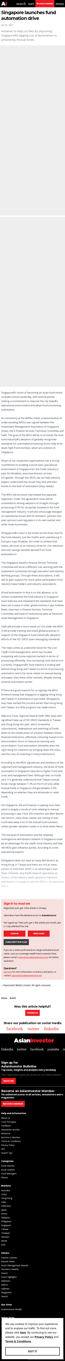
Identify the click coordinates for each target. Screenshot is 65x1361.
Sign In (14, 933)
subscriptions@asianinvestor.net (33, 957)
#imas (4, 998)
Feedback (32, 1013)
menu (60, 4)
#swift (13, 998)
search (21, 4)
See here (8, 971)
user (31, 4)
